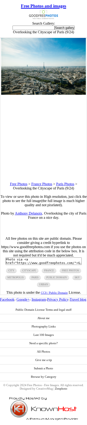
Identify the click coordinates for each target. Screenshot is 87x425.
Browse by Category (43, 376)
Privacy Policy (57, 299)
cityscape (29, 270)
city (11, 270)
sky (77, 277)
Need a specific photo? (43, 343)
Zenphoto (61, 388)
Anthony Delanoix (28, 213)
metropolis (15, 277)
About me (43, 318)
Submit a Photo (43, 368)
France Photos (41, 184)
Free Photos (18, 184)
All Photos (43, 351)
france (49, 270)
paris (35, 277)
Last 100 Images (43, 335)
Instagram (39, 299)
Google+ (22, 299)
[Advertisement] (43, 138)
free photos (70, 270)
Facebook (7, 299)
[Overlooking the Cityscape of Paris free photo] (43, 93)
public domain (56, 277)
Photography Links (44, 326)
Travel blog (78, 299)
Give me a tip (43, 360)
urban (43, 284)
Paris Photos (65, 184)
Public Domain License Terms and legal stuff (43, 309)
